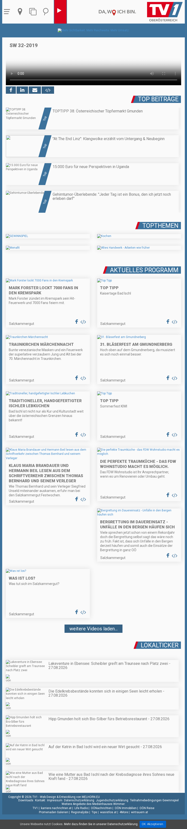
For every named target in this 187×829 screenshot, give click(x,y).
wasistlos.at (108, 812)
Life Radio (81, 808)
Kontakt (40, 800)
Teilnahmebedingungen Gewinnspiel (154, 800)
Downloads (25, 800)
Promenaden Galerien (53, 812)
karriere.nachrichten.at (56, 808)
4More (124, 812)
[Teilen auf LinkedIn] (22, 90)
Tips (94, 812)
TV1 (35, 808)
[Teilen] (35, 90)
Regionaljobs (80, 812)
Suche (47, 12)
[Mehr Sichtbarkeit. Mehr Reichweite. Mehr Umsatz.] (94, 30)
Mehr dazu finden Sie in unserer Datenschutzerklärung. (101, 824)
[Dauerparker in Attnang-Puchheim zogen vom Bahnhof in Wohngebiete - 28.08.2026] (93, 643)
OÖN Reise (147, 808)
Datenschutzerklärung (79, 800)
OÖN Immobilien (126, 808)
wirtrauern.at (139, 812)
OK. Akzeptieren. (153, 824)
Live (60, 12)
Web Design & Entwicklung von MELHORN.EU (70, 797)
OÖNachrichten (101, 808)
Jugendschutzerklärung (112, 800)
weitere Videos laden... (93, 629)
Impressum (54, 800)
